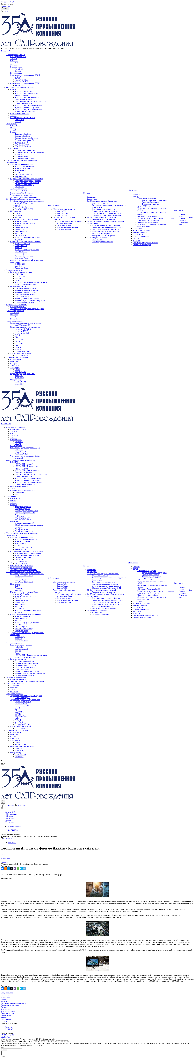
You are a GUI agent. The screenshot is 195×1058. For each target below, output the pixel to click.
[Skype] (21, 868)
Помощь (4, 1007)
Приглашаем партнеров (10, 1005)
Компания (5, 995)
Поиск (4, 1050)
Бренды (4, 1021)
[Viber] (15, 868)
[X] (11, 868)
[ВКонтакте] (2, 868)
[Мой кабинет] (2, 762)
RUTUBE (9, 1029)
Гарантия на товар (8, 1013)
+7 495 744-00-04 (7, 2)
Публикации (6, 1019)
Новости (4, 999)
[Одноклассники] (5, 868)
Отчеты (4, 1001)
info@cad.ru (7, 838)
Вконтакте (12, 843)
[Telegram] (24, 868)
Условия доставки (8, 1011)
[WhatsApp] (18, 868)
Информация (6, 1015)
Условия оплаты (7, 1009)
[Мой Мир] (8, 868)
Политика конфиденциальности (13, 1003)
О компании (5, 997)
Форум (3, 1017)
